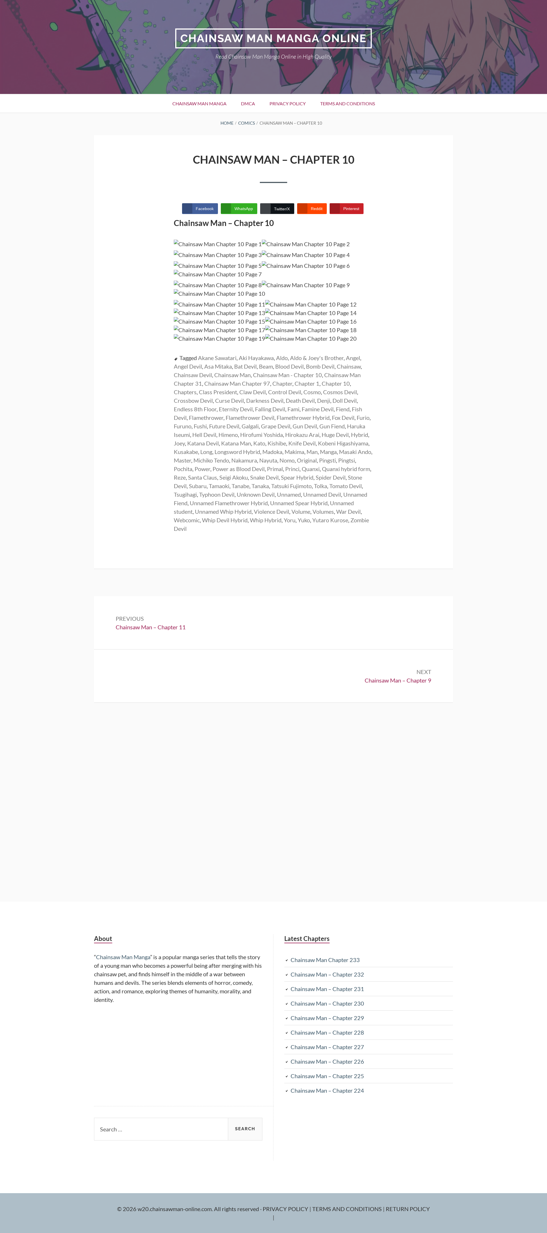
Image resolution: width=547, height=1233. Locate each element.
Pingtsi (346, 460)
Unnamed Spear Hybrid (299, 503)
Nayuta (268, 460)
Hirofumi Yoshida (261, 434)
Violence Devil (271, 511)
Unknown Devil (256, 494)
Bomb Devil (320, 366)
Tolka (320, 485)
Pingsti (327, 460)
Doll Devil (344, 400)
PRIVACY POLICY (286, 1208)
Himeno (228, 434)
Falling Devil (270, 409)
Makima (294, 451)
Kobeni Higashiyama (343, 443)
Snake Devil (264, 477)
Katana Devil (203, 443)
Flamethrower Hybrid (303, 417)
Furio (363, 417)
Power (202, 468)
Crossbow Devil (193, 400)
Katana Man (236, 443)
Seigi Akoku (233, 477)
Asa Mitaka (218, 366)
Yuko (304, 520)
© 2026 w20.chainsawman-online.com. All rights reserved (188, 1208)
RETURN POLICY (408, 1208)
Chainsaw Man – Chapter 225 (327, 1075)
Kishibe (277, 443)
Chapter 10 (336, 383)
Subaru (198, 485)
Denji (323, 400)
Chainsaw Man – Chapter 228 (327, 1032)
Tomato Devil (345, 485)
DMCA (248, 103)
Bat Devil (245, 366)
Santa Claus (202, 477)
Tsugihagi (185, 494)
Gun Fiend (332, 426)
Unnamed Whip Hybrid (223, 511)
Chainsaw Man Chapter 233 (325, 959)
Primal (275, 468)
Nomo (287, 460)
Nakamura (244, 460)
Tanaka (260, 485)
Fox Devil (343, 417)
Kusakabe (186, 451)
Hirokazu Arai (302, 434)
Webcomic (187, 520)
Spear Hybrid (297, 477)
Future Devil (224, 426)
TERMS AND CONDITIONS (347, 1208)
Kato (259, 443)
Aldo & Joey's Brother (317, 357)
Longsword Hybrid (237, 451)
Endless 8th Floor (195, 409)
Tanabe (240, 485)
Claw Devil (252, 392)
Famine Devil (318, 409)
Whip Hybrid (265, 520)
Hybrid (359, 434)
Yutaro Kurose (330, 520)
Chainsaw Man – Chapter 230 (327, 1003)
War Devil (348, 511)
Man (312, 451)
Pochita (183, 468)
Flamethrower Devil (250, 417)
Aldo (282, 357)
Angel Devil (188, 366)
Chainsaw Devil (193, 374)
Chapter (282, 383)
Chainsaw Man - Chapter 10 (287, 374)
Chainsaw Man (232, 374)
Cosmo (312, 392)
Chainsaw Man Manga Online (273, 38)
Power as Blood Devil (239, 468)
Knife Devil (302, 443)
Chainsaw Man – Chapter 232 (327, 974)
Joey (179, 443)
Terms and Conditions (347, 103)
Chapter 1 (307, 383)
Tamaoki (219, 485)
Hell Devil (204, 434)
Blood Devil (289, 366)
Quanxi (311, 468)
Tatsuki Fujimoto (291, 485)
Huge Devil (335, 434)
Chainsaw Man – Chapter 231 (327, 988)
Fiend (343, 409)
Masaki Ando (355, 451)
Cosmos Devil (340, 392)
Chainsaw (349, 366)
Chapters (185, 392)
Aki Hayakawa (256, 357)
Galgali (250, 426)
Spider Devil (331, 477)
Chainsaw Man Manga (199, 103)
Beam (266, 366)
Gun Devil (305, 426)
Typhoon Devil (216, 494)
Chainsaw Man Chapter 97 (237, 383)
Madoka (272, 451)
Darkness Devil (264, 400)
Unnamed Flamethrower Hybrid (229, 503)
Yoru (289, 520)
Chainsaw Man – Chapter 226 (327, 1061)
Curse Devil (229, 400)
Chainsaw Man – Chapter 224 (327, 1090)
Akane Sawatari (217, 357)
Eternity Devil (236, 409)
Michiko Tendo (211, 460)
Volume (300, 511)
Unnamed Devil (322, 494)
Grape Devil (275, 426)
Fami (293, 409)
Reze (180, 477)
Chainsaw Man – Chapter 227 (327, 1046)
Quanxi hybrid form (346, 468)
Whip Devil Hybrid (225, 520)
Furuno (182, 426)
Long (206, 451)
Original (307, 460)
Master (182, 460)
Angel (353, 357)
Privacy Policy (288, 103)
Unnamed (289, 494)
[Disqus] (273, 801)
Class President (218, 392)
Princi (292, 468)
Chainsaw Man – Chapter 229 (327, 1017)
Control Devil (284, 392)
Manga (328, 451)
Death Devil (300, 400)
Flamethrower (206, 417)
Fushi (200, 426)
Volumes (323, 511)
